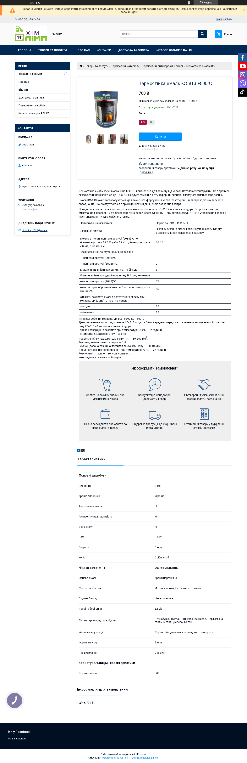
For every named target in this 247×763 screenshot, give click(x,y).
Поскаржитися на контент (114, 757)
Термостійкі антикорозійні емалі (162, 66)
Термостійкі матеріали (125, 66)
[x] (83, 451)
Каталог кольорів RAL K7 (174, 50)
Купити (160, 136)
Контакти (104, 50)
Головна (24, 50)
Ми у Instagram (17, 738)
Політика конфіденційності (144, 757)
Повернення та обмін (32, 105)
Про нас (84, 50)
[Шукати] (202, 34)
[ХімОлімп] (31, 40)
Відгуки (23, 89)
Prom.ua (141, 754)
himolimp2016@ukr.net (34, 230)
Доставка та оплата (133, 50)
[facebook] (78, 451)
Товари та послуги (52, 50)
